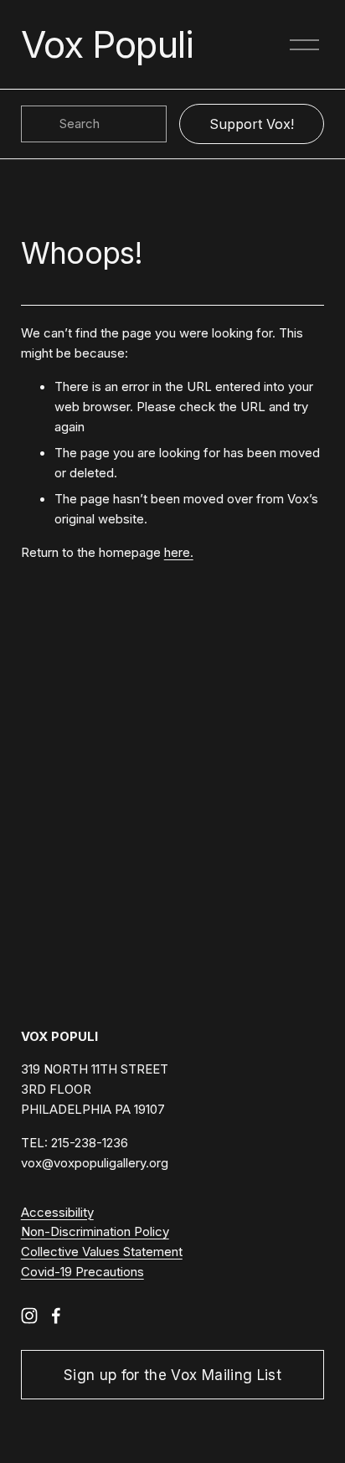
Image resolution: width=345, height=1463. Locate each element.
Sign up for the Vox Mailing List (172, 1374)
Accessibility (57, 1212)
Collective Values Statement (102, 1252)
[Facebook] (56, 1315)
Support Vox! (251, 124)
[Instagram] (29, 1315)
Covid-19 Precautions (82, 1272)
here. (178, 552)
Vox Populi (107, 44)
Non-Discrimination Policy (95, 1231)
